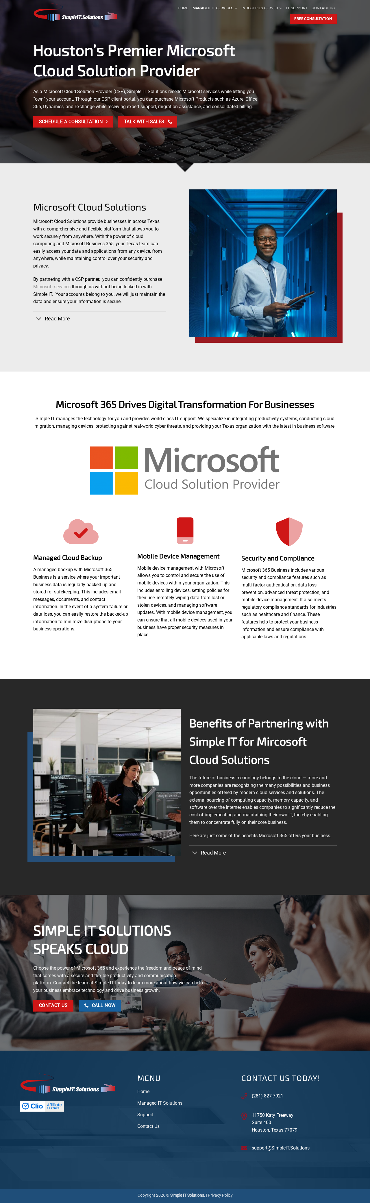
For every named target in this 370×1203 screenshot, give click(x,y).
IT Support (297, 8)
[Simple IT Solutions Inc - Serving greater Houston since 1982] (79, 13)
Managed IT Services (213, 8)
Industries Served (259, 8)
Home (183, 8)
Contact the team (70, 983)
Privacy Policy (220, 1195)
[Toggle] (39, 319)
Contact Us (323, 8)
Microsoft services (52, 286)
